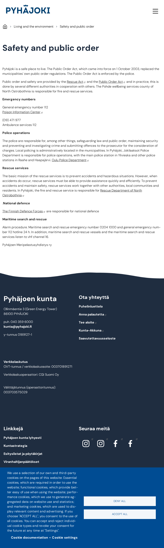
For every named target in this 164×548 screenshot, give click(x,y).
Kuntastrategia (15, 446)
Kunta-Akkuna (90, 330)
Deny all (120, 501)
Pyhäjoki (4, 26)
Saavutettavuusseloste (97, 338)
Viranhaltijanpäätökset (21, 462)
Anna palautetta (91, 314)
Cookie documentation (29, 537)
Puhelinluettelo (91, 306)
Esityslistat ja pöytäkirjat (23, 454)
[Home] (30, 10)
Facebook (115, 443)
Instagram (86, 443)
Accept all (120, 514)
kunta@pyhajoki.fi (18, 326)
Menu (155, 11)
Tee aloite (86, 322)
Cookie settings (65, 537)
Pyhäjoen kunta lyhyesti (22, 438)
